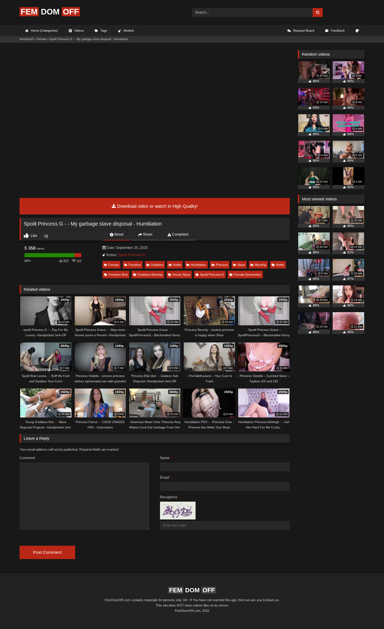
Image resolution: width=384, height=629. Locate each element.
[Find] (318, 12)
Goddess (157, 265)
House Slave (181, 274)
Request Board (303, 30)
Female (113, 265)
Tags (103, 30)
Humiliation (198, 265)
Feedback (337, 30)
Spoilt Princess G (131, 255)
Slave (241, 265)
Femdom (134, 265)
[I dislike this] (46, 237)
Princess (222, 265)
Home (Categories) (44, 30)
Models (128, 30)
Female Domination (247, 274)
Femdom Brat (118, 274)
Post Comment (47, 552)
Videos (78, 30)
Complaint (179, 234)
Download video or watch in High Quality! (157, 206)
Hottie (177, 265)
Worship (260, 265)
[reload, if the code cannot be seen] (178, 518)
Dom (50, 11)
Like (33, 236)
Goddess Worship (150, 274)
